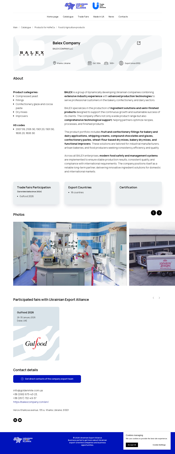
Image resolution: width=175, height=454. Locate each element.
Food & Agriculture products (71, 27)
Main (15, 27)
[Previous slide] (153, 212)
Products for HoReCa (45, 27)
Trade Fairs (83, 16)
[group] (36, 334)
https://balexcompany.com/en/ (31, 402)
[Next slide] (159, 212)
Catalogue (68, 16)
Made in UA (98, 16)
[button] (47, 379)
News (111, 16)
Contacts (123, 16)
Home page (53, 16)
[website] (15, 420)
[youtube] (20, 420)
